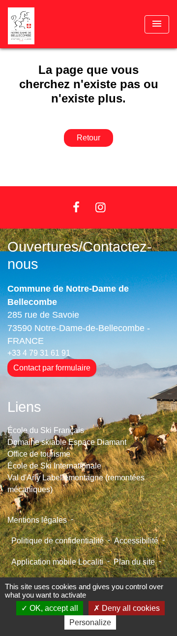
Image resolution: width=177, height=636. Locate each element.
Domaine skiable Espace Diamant (66, 442)
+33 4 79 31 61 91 (38, 353)
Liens (24, 407)
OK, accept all (53, 608)
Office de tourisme (38, 454)
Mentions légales (37, 520)
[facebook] (76, 207)
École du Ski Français (45, 430)
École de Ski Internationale (54, 466)
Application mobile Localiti (57, 562)
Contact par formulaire (51, 368)
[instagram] (101, 207)
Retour (88, 138)
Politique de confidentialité (57, 540)
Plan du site (134, 562)
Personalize (90, 622)
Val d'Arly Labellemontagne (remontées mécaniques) (76, 483)
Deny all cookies (130, 608)
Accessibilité (136, 540)
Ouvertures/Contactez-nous (79, 255)
